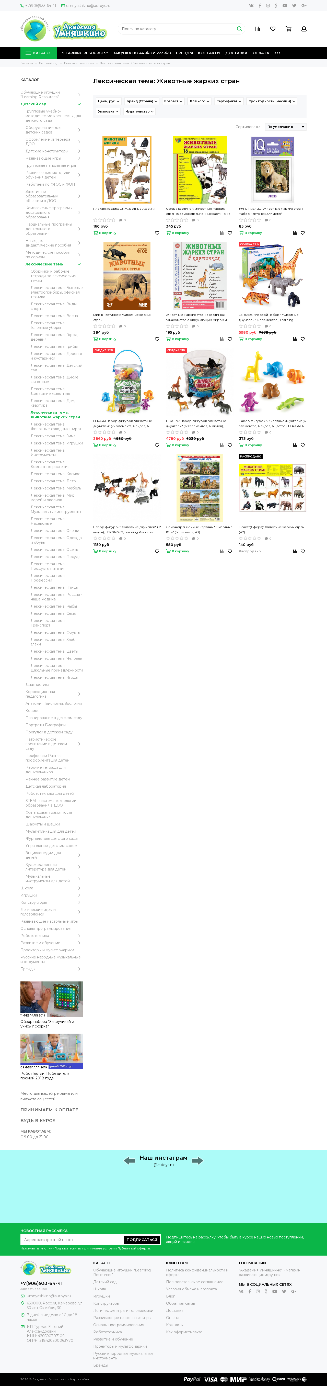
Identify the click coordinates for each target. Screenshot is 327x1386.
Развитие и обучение (40, 943)
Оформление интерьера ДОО (48, 141)
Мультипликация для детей (51, 831)
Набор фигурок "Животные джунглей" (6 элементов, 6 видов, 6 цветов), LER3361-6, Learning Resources (272, 424)
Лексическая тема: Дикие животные (54, 379)
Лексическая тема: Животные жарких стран (55, 414)
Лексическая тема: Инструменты (48, 452)
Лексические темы (45, 264)
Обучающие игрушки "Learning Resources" (40, 94)
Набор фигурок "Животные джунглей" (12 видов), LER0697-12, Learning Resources (127, 529)
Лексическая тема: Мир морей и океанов (53, 497)
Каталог (42, 53)
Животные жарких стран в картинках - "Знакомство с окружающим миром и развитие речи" (196, 317)
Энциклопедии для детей (43, 855)
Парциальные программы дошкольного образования (49, 229)
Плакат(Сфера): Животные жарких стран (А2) (271, 529)
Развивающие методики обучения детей (48, 175)
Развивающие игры (43, 158)
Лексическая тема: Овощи (55, 530)
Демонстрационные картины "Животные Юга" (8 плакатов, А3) (199, 529)
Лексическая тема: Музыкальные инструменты (56, 509)
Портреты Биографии (46, 725)
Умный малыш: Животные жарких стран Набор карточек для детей (271, 211)
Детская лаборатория (46, 786)
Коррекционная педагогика (40, 694)
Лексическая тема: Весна (54, 316)
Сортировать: (248, 127)
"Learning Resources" (85, 53)
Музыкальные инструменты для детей (48, 878)
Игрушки (28, 895)
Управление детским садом (51, 845)
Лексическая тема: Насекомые (48, 521)
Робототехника (34, 935)
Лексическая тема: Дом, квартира (53, 403)
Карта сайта (79, 1379)
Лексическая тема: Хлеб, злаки (53, 641)
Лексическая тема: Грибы (54, 346)
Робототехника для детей (50, 793)
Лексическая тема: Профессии (48, 578)
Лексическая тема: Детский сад (56, 367)
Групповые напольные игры (51, 165)
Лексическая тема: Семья (54, 613)
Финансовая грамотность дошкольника (49, 814)
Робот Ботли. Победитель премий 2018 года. (44, 1075)
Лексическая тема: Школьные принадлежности (57, 668)
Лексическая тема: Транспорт (48, 623)
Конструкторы (33, 902)
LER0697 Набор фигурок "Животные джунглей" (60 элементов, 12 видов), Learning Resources (196, 424)
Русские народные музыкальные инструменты (50, 959)
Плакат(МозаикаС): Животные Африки (124, 208)
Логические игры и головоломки (38, 911)
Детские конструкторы (47, 151)
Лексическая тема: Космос (55, 474)
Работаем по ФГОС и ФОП (50, 184)
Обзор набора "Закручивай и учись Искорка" (47, 1024)
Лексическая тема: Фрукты (55, 632)
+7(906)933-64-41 (40, 5)
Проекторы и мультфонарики (47, 950)
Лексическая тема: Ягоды (54, 677)
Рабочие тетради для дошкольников (46, 769)
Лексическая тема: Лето (53, 481)
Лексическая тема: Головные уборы (48, 325)
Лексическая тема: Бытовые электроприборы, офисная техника (57, 292)
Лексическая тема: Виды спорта (54, 306)
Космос (32, 710)
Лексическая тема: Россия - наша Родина (56, 596)
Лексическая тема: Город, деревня (54, 337)
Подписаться (142, 1239)
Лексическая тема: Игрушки (57, 443)
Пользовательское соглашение (195, 1282)
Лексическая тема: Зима (53, 436)
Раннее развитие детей (48, 779)
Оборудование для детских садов (43, 130)
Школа (26, 888)
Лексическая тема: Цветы (54, 651)
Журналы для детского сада (52, 838)
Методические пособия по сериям (48, 254)
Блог (170, 1296)
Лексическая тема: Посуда (55, 556)
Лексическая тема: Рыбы (54, 606)
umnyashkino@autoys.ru (88, 5)
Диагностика (37, 684)
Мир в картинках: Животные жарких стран (122, 317)
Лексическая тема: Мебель (56, 488)
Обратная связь (180, 1303)
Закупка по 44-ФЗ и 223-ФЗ (142, 53)
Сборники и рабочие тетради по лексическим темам (53, 276)
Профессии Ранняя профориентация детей (47, 758)
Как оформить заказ (184, 1332)
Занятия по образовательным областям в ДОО (42, 196)
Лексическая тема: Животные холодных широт (56, 426)
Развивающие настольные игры (49, 921)
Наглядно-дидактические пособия (48, 243)
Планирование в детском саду (54, 718)
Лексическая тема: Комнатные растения (50, 464)
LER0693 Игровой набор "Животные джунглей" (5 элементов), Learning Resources (269, 317)
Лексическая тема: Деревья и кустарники (56, 356)
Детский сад (33, 104)
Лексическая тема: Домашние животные (50, 391)
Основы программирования (45, 928)
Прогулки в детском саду (49, 732)
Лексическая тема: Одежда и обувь (56, 540)
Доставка (236, 53)
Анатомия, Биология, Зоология (54, 703)
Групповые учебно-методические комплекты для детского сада (53, 116)
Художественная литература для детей (46, 866)
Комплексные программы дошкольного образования (49, 212)
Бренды (184, 53)
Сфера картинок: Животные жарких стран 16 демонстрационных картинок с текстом (198, 211)
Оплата (261, 53)
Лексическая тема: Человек (56, 658)
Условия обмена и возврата (191, 1289)
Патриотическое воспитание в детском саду (46, 744)
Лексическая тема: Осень (54, 549)
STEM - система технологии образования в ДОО (51, 803)
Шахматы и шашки (43, 824)
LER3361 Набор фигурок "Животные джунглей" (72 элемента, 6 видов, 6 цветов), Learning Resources (122, 424)
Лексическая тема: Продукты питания (48, 566)
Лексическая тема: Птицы (54, 587)
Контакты (209, 53)
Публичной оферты (134, 1248)
